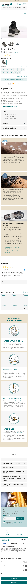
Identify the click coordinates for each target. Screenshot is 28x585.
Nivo (14, 307)
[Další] (26, 293)
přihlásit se (19, 518)
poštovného (17, 52)
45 (15, 72)
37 (7, 69)
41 (23, 69)
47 (19, 72)
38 (11, 69)
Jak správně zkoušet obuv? (10, 460)
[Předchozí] (24, 293)
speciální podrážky (17, 400)
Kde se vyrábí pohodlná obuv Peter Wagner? (13, 485)
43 (7, 72)
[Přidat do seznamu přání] (25, 14)
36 (3, 69)
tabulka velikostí (23, 66)
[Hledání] (17, 4)
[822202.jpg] (14, 23)
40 (19, 69)
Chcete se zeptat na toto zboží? (10, 106)
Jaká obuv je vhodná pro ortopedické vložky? (13, 472)
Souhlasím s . (14, 523)
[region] (14, 29)
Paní (6, 515)
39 (15, 69)
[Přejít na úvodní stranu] (7, 4)
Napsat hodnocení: (7, 282)
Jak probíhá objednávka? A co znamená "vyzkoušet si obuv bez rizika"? (12, 478)
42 (3, 72)
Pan (12, 515)
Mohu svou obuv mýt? (9, 467)
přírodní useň (20, 432)
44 (11, 72)
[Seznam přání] (20, 4)
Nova (3, 307)
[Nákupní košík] (22, 4)
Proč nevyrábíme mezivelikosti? (12, 463)
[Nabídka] (25, 4)
